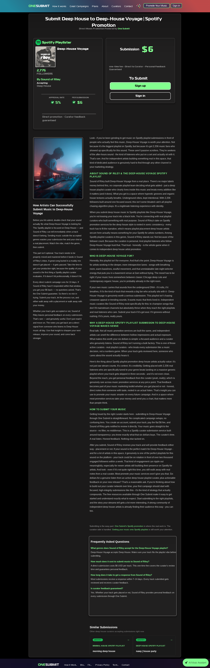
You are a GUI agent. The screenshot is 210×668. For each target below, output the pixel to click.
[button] (95, 6)
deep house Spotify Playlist (150, 646)
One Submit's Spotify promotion (129, 526)
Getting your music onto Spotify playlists (130, 529)
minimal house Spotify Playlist (109, 646)
